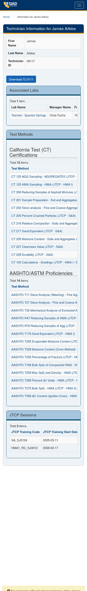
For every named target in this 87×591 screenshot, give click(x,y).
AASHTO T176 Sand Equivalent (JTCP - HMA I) (43, 333)
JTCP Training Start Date (60, 432)
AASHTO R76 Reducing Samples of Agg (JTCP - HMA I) (49, 325)
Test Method (20, 168)
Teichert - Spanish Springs (28, 115)
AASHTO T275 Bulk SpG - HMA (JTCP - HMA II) (43, 388)
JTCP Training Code (25, 432)
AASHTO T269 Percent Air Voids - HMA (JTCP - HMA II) (49, 380)
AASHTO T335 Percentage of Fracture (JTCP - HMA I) (47, 357)
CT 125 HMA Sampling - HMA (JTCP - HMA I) (42, 184)
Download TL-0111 (21, 79)
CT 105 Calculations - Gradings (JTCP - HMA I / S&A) (47, 262)
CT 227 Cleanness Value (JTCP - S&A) (37, 246)
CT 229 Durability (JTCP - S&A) (32, 254)
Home (6, 16)
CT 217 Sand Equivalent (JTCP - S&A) (36, 231)
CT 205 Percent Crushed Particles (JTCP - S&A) (43, 215)
